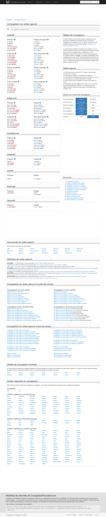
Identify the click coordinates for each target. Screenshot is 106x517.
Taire (20, 453)
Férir (66, 439)
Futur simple (12, 81)
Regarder (32, 411)
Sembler (79, 411)
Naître (20, 445)
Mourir (43, 443)
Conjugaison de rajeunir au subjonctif (76, 186)
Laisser (32, 406)
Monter (55, 406)
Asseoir (67, 430)
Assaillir (55, 430)
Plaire (8, 447)
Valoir (8, 455)
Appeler (21, 400)
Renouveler (10, 251)
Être (20, 390)
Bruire (31, 432)
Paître (55, 445)
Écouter (21, 404)
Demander (44, 402)
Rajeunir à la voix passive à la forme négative (66, 295)
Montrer (67, 406)
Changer (55, 253)
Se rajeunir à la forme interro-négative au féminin (67, 320)
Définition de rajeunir (71, 193)
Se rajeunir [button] (93, 99)
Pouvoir (67, 445)
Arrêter (32, 400)
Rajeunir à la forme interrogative (15, 296)
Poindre (32, 447)
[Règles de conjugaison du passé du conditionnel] (40, 138)
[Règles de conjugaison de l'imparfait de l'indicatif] (15, 54)
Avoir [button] (82, 105)
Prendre (55, 447)
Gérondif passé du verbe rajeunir (62, 357)
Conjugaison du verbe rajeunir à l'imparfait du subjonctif (68, 335)
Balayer (55, 400)
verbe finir (80, 42)
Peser (66, 398)
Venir (31, 463)
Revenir (67, 461)
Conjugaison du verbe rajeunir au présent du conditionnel (69, 342)
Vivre (54, 453)
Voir (66, 453)
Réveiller (79, 251)
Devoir (43, 437)
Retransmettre (57, 461)
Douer (78, 396)
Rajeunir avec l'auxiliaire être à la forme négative (20, 312)
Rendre (44, 449)
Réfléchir (21, 375)
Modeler (44, 398)
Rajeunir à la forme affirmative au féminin (18, 293)
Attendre (55, 455)
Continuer (21, 402)
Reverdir (44, 249)
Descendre (21, 457)
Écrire (20, 439)
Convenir (79, 455)
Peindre (79, 445)
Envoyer (9, 398)
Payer (55, 398)
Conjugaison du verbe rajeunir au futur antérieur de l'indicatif (23, 343)
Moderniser (80, 249)
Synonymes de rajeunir (72, 191)
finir (89, 52)
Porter (43, 409)
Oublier (78, 406)
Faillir (31, 439)
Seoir (31, 451)
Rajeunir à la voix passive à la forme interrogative (67, 296)
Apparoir (44, 430)
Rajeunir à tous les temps (73, 196)
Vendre (44, 463)
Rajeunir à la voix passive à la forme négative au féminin (68, 298)
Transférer (56, 413)
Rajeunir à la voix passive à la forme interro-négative (67, 301)
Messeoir (79, 443)
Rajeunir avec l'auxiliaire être (14, 308)
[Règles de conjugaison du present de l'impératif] (14, 159)
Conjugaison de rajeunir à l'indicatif (75, 184)
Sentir (43, 451)
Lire (20, 443)
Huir (54, 441)
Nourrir (78, 373)
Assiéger (32, 396)
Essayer (44, 404)
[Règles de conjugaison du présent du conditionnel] (14, 138)
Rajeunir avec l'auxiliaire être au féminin (17, 310)
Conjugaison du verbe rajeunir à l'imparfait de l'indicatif (21, 335)
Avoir (8, 390)
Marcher (44, 406)
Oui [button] (93, 111)
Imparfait (10, 53)
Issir (78, 441)
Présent (10, 39)
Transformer (45, 253)
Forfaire (79, 439)
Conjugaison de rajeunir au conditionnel (76, 188)
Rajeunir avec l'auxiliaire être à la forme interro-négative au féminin (24, 320)
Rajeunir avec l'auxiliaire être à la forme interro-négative (21, 318)
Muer (8, 253)
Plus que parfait (40, 53)
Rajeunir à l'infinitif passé (13, 357)
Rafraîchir (56, 249)
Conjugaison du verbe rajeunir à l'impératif (18, 347)
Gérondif (11, 200)
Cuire (43, 432)
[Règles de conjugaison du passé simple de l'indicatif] (19, 68)
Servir (55, 451)
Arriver (43, 400)
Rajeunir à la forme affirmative (15, 292)
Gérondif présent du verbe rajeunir (63, 355)
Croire (78, 434)
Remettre (21, 461)
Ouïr (31, 445)
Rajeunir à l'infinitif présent (14, 355)
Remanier (21, 253)
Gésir (43, 441)
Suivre (78, 451)
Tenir (31, 453)
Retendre (21, 249)
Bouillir (20, 432)
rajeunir (90, 84)
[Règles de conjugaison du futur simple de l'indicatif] (18, 82)
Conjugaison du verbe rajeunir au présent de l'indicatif (21, 332)
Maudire (67, 443)
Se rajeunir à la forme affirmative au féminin (65, 310)
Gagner (79, 404)
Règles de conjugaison (73, 34)
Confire (32, 434)
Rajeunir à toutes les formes (73, 194)
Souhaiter (21, 413)
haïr (77, 62)
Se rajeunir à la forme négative (62, 312)
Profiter (78, 409)
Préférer (67, 409)
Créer (66, 396)
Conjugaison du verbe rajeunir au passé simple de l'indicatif (22, 338)
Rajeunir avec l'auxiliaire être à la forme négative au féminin (22, 315)
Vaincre (21, 455)
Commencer (10, 402)
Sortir (78, 461)
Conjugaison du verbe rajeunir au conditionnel (66, 340)
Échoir (8, 439)
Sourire (9, 463)
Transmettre (22, 463)
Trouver (79, 413)
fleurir (73, 62)
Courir (55, 434)
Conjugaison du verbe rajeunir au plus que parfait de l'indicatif (23, 337)
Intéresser (9, 406)
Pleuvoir (21, 447)
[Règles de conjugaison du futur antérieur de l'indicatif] (46, 82)
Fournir (55, 373)
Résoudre (67, 449)
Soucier (9, 413)
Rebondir (9, 375)
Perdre (32, 459)
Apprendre (44, 455)
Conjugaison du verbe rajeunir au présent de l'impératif (21, 348)
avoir (97, 77)
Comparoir (10, 434)
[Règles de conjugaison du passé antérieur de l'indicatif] (47, 68)
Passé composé (40, 39)
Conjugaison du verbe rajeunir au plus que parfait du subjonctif (70, 337)
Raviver (32, 253)
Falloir (55, 439)
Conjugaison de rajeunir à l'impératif (75, 189)
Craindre (21, 437)
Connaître (44, 434)
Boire (78, 430)
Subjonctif (11, 98)
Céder (55, 396)
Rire (78, 447)
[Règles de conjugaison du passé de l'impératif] (40, 159)
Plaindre (55, 459)
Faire (43, 439)
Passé (36, 102)
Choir (54, 432)
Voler (8, 415)
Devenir (32, 457)
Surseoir (9, 453)
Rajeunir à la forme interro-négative (16, 301)
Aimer (8, 396)
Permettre (44, 459)
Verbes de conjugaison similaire (74, 198)
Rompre (9, 451)
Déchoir (67, 437)
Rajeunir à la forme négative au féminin (17, 298)
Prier (54, 409)
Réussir (55, 375)
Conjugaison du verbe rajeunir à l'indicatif (18, 330)
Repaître (55, 449)
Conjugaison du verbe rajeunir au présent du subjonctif (68, 332)
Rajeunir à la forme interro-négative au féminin (19, 303)
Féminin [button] (93, 108)
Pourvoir (44, 447)
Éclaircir (32, 373)
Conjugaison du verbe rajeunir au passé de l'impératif (21, 350)
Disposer (79, 402)
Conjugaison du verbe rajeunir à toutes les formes (30, 283)
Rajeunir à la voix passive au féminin (63, 293)
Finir (8, 420)
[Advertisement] (53, 11)
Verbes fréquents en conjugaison (75, 199)
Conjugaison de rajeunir (72, 181)
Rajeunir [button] (81, 99)
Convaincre (10, 457)
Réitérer (21, 251)
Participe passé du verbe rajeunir (62, 350)
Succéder (32, 413)
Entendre (44, 457)
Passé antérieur (40, 67)
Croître (9, 437)
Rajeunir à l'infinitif (12, 353)
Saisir (66, 375)
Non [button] (81, 111)
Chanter (67, 400)
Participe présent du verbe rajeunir (63, 348)
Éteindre (55, 457)
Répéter (44, 251)
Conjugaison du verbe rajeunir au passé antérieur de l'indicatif (23, 340)
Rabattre (67, 459)
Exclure (67, 457)
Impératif (11, 154)
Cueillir (32, 437)
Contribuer (33, 402)
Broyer (43, 396)
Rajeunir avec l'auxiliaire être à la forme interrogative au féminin (23, 317)
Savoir (20, 451)
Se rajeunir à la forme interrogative (63, 313)
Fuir (31, 441)
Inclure (67, 441)
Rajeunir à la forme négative (14, 295)
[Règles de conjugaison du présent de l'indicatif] (14, 40)
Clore (66, 432)
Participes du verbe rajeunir (61, 347)
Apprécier (21, 396)
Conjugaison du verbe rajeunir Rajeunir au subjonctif (67, 330)
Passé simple (12, 67)
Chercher (79, 400)
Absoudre (21, 430)
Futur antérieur (39, 81)
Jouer (20, 406)
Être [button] (93, 105)
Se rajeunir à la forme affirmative (62, 308)
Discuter (67, 402)
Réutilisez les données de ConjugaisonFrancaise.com (31, 495)
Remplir (32, 375)
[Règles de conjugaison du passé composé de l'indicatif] (48, 40)
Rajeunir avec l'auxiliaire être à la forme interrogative (21, 313)
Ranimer (67, 251)
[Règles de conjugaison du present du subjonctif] (14, 103)
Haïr (20, 420)
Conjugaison (39, 2)
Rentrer (44, 411)
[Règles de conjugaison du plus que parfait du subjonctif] (47, 117)
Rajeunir (30, 2)
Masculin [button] (82, 108)
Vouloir (78, 453)
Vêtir (31, 455)
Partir (20, 459)
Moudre (9, 445)
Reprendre (45, 461)
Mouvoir (55, 443)
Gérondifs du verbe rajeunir (61, 353)
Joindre (9, 443)
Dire (54, 437)
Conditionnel (13, 133)
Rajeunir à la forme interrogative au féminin (18, 300)
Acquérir (32, 430)
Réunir (43, 375)
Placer (78, 398)
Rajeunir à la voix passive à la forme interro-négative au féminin (70, 303)
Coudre (79, 432)
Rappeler (21, 411)
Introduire (79, 457)
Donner (9, 404)
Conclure (21, 434)
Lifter (8, 249)
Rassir (8, 449)
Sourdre (67, 451)
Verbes (48, 2)
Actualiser (67, 249)
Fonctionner (56, 404)
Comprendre (68, 455)
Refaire (55, 251)
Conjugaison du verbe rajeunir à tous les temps (29, 326)
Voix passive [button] (93, 102)
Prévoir (67, 447)
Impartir (32, 420)
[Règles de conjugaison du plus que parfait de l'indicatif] (47, 54)
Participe (11, 186)
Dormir (78, 437)
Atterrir (9, 373)
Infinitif (10, 170)
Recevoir (21, 449)
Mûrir (66, 373)
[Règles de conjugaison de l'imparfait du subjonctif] (15, 117)
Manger (32, 398)
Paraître (9, 459)
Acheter (9, 400)
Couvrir (67, 434)
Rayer (8, 411)
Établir (43, 373)
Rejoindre (9, 461)
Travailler (67, 413)
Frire (20, 441)
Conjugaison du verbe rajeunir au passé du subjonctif (68, 333)
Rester (67, 411)
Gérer (66, 404)
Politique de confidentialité (85, 515)
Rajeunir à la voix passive (60, 292)
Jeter (20, 398)
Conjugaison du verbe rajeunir (22, 23)
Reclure (32, 449)
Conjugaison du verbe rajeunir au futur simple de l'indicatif (22, 342)
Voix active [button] (82, 102)
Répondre (33, 461)
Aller (8, 430)
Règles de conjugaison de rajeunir (75, 183)
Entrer (32, 404)
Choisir (20, 373)
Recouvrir (79, 459)
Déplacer (55, 402)
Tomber (44, 413)
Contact (97, 515)
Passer (20, 409)
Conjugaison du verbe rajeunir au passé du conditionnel (68, 343)
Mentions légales (71, 515)
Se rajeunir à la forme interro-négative (64, 318)
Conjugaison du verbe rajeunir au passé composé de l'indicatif (23, 333)
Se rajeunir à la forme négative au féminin (65, 315)
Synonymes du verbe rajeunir (20, 241)
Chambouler (68, 253)
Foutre (9, 441)
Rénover (32, 249)
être (93, 77)
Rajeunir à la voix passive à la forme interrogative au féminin (69, 300)
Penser (32, 409)
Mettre (32, 443)
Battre (8, 432)
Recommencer (34, 251)
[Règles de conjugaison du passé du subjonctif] (40, 103)
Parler (8, 409)
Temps (55, 2)
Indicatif (10, 34)
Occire (43, 445)
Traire (43, 453)
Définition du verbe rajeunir (19, 258)
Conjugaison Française (18, 2)
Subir (78, 375)
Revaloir (79, 449)
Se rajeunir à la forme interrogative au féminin (66, 317)
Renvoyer (56, 411)
